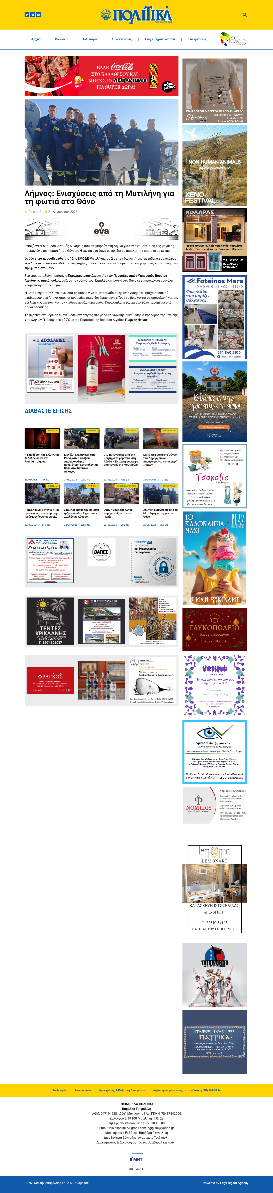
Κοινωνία (61, 39)
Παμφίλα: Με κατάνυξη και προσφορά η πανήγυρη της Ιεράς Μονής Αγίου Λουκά (42, 513)
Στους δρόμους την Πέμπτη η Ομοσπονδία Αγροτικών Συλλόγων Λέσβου (81, 513)
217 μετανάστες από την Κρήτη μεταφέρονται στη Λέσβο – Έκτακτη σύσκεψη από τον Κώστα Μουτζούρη (121, 459)
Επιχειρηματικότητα (160, 39)
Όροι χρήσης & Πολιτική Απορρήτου (122, 1090)
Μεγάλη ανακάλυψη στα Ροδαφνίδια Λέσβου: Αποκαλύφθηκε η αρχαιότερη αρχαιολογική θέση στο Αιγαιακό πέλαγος (81, 463)
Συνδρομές (60, 1090)
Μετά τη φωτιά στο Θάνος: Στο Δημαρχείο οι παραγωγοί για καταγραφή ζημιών (160, 459)
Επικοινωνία (83, 1090)
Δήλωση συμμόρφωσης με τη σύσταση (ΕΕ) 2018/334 (187, 1090)
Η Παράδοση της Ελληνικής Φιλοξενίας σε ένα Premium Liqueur (42, 458)
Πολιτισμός (90, 39)
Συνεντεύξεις (122, 39)
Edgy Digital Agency (234, 1183)
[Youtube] (38, 14)
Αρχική (36, 39)
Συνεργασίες (197, 39)
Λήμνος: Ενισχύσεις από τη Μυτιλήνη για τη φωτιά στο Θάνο (160, 513)
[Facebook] (32, 14)
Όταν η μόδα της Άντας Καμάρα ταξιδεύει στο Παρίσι (118, 513)
